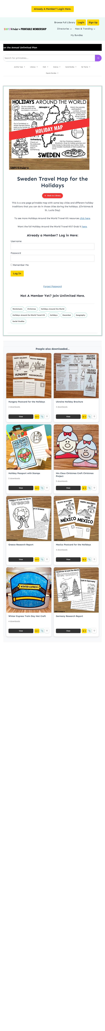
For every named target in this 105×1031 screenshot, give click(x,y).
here (84, 226)
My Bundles (77, 35)
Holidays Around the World (52, 309)
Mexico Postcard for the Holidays (73, 544)
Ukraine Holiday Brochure (69, 401)
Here (80, 296)
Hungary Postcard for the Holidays (26, 401)
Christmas (31, 309)
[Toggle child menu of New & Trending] (94, 28)
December (66, 315)
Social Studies (18, 321)
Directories (63, 28)
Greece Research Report (20, 544)
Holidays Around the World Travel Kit (29, 315)
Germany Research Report (69, 616)
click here (85, 218)
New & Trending (84, 28)
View (21, 417)
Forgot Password (52, 286)
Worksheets (17, 309)
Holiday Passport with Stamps (24, 473)
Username (16, 241)
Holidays (54, 315)
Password (16, 253)
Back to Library (54, 196)
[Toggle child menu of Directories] (71, 28)
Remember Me (20, 265)
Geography (80, 315)
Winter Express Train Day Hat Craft (27, 616)
